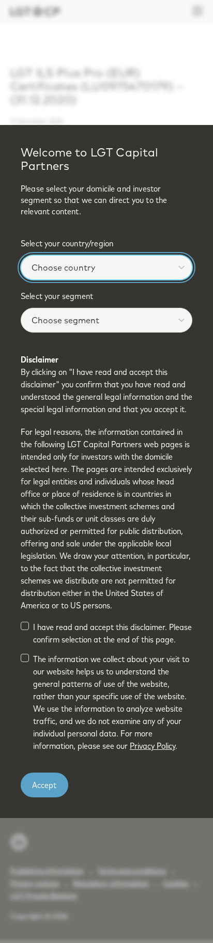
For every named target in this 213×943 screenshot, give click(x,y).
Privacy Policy (152, 746)
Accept (44, 785)
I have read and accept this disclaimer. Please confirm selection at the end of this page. (112, 633)
